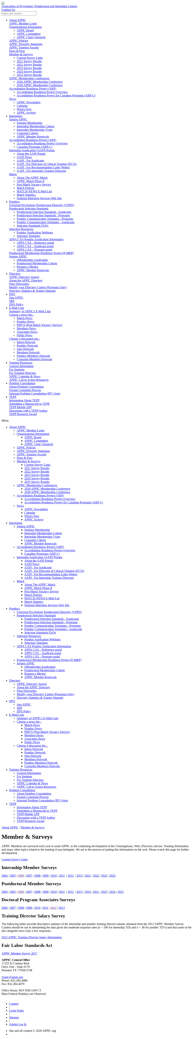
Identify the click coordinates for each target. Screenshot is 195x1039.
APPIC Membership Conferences (29, 78)
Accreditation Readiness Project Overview (49, 499)
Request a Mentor (35, 673)
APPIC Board (32, 437)
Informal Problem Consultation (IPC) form (34, 393)
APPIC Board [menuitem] (25, 30)
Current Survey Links (37, 464)
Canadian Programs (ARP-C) (42, 553)
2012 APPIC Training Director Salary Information (32, 937)
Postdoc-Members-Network (41, 762)
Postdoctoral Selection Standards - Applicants (51, 618)
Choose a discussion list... (24, 338)
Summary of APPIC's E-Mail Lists (30, 311)
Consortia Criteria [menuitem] (27, 133)
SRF (12, 301)
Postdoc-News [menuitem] (25, 321)
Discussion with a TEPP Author (28, 410)
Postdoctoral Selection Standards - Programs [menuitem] (43, 215)
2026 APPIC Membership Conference (47, 488)
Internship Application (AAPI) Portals (32, 150)
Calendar (29, 512)
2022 (96, 875)
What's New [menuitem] (24, 109)
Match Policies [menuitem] (25, 188)
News (12, 98)
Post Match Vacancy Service (41, 591)
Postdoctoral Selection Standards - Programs (51, 622)
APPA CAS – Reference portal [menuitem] (35, 242)
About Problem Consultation (26, 386)
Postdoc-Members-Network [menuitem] (33, 355)
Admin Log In (17, 1024)
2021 (88, 875)
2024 (112, 875)
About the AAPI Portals (38, 560)
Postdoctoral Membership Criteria (44, 670)
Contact (13, 1003)
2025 (120, 891)
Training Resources (20, 362)
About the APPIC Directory (26, 280)
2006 (21, 875)
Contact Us (8, 9)
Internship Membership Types (42, 536)
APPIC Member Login (23, 23)
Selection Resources (21, 229)
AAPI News (31, 564)
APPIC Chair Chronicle (38, 444)
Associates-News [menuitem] (27, 331)
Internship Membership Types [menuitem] (35, 129)
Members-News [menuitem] (26, 328)
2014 (88, 891)
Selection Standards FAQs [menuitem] (32, 225)
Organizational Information (25, 27)
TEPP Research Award (23, 414)
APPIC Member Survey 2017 (19, 953)
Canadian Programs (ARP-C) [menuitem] (34, 146)
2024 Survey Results (36, 478)
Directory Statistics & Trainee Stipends (32, 290)
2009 (45, 875)
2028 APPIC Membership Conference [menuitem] (40, 85)
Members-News (34, 735)
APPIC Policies (18, 40)
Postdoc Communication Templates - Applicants (53, 629)
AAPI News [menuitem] (24, 157)
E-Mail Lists (16, 307)
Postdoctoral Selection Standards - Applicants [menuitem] (44, 212)
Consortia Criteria (35, 540)
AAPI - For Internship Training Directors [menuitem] (41, 170)
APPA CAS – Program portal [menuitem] (34, 249)
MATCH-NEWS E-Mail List (41, 598)
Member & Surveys (21, 54)
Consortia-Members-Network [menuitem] (34, 359)
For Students (16, 369)
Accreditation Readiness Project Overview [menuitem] (42, 92)
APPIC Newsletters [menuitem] (28, 102)
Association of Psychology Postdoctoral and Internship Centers (39, 6)
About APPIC (17, 20)
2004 (5, 875)
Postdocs (14, 201)
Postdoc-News (33, 728)
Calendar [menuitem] (22, 105)
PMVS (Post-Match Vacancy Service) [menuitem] (39, 325)
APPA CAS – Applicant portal (42, 653)
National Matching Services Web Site (46, 605)
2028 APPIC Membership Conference (47, 492)
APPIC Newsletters (36, 509)
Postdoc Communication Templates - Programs (52, 625)
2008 (37, 875)
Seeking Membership (37, 529)
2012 (71, 875)
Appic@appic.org (12, 977)
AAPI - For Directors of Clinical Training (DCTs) (54, 571)
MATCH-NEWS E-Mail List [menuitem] (34, 191)
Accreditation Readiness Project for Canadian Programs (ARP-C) (63, 502)
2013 (80, 875)
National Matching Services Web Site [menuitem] (39, 198)
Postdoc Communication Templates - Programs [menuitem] (45, 218)
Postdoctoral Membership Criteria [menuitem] (37, 263)
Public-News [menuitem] (24, 335)
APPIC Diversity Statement (25, 44)
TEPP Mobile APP (20, 407)
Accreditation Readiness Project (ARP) (32, 88)
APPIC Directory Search (24, 277)
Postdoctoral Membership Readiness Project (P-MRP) (41, 253)
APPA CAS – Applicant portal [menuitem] (35, 246)
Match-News (32, 725)
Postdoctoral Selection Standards (28, 208)
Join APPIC (16, 297)
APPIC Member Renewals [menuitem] (33, 136)
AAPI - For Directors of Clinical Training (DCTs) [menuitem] (47, 164)
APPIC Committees (36, 440)
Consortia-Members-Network (42, 766)
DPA (12, 294)
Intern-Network (33, 749)
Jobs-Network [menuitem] (25, 349)
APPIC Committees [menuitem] (29, 33)
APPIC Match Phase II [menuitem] (30, 181)
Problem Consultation (22, 383)
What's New (31, 516)
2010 (54, 875)
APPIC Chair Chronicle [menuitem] (31, 37)
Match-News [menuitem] (24, 318)
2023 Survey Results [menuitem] (29, 68)
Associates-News (34, 738)
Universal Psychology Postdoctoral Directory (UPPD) (41, 205)
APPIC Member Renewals (40, 543)
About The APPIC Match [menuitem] (32, 177)
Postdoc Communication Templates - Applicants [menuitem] (45, 222)
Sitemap (14, 1017)
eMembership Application (39, 666)
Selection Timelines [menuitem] (28, 236)
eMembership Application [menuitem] (32, 260)
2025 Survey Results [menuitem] (29, 75)
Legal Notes (16, 1010)
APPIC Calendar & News (24, 376)
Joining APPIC (18, 119)
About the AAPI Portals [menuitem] (31, 153)
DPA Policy (16, 304)
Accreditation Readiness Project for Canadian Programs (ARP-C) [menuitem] (56, 95)
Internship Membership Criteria (43, 533)
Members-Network (35, 759)
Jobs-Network (32, 756)
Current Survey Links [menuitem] (30, 57)
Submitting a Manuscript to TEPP (29, 403)
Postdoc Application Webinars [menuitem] (35, 232)
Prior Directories (19, 283)
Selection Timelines (36, 642)
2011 (62, 875)
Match (13, 174)
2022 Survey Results (36, 471)
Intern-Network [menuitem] (26, 342)
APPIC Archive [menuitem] (26, 112)
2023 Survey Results (36, 475)
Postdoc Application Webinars (42, 639)
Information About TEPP (24, 400)
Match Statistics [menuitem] (26, 194)
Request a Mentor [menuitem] (27, 266)
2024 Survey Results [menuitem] (29, 71)
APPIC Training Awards (24, 47)
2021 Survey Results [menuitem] (29, 61)
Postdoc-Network (35, 752)
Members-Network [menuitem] (28, 352)
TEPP (12, 397)
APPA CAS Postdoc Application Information (36, 239)
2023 (104, 875)
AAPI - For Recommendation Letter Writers (50, 574)
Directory (15, 273)
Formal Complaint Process (25, 390)
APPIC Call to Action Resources (29, 379)
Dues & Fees (17, 51)
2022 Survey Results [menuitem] (29, 64)
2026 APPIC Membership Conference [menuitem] (40, 81)
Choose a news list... (21, 314)
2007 (29, 875)
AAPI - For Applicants (38, 567)
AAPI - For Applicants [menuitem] (30, 160)
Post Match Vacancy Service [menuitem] (34, 184)
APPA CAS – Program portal (42, 656)
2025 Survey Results (36, 481)
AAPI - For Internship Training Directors (49, 577)
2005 (13, 875)
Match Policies (33, 594)
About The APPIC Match (39, 584)
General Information (21, 366)
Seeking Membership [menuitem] (29, 122)
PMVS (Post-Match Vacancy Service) (47, 732)
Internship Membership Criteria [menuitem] (35, 126)
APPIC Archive (33, 519)
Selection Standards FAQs (40, 632)
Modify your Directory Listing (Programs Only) (38, 287)
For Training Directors (22, 373)
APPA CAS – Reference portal (43, 649)
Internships (15, 116)
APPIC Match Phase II (38, 588)
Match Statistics (33, 601)
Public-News (32, 742)
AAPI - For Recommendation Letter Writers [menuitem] (43, 167)
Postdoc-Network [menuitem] (27, 345)
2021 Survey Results (36, 468)
